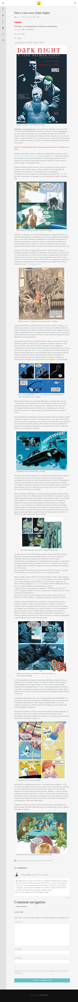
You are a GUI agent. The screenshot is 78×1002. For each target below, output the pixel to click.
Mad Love (33, 156)
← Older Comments (20, 906)
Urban (45, 861)
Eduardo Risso (25, 861)
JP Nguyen (34, 861)
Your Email (18, 958)
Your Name (18, 949)
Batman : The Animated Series (31, 264)
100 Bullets (39, 394)
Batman (18, 861)
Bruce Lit (18, 17)
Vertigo (50, 861)
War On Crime (37, 583)
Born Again (39, 350)
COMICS (37, 17)
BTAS (52, 156)
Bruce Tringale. (44, 995)
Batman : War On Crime (22, 156)
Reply (68, 898)
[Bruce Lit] (39, 3)
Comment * (18, 922)
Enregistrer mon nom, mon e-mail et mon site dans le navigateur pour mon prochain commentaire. (41, 972)
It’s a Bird (63, 174)
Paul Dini (40, 861)
